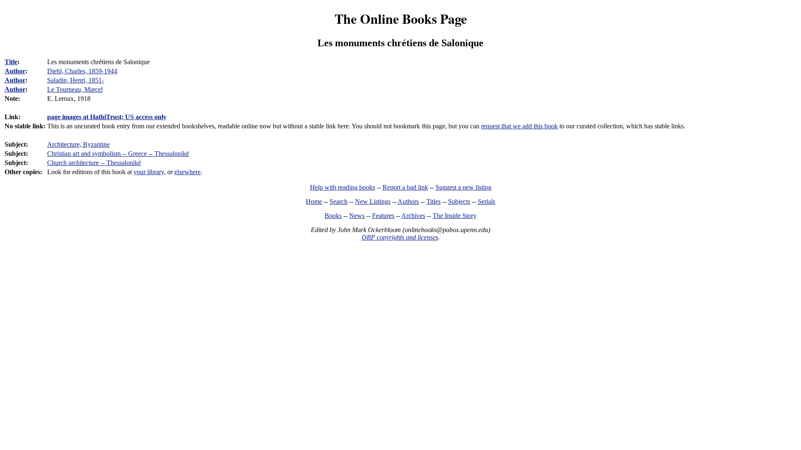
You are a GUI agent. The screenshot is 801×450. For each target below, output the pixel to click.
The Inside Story (454, 215)
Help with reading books (342, 187)
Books (333, 215)
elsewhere (187, 171)
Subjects (459, 201)
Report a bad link (405, 187)
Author (15, 71)
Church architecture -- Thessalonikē (94, 162)
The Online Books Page (401, 18)
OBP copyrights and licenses (400, 237)
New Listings (372, 201)
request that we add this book (519, 126)
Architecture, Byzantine (78, 144)
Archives (413, 215)
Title (11, 61)
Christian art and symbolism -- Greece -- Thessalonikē (118, 153)
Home (314, 201)
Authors (408, 201)
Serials (486, 201)
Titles (433, 201)
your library (149, 171)
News (357, 215)
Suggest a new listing (463, 187)
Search (339, 201)
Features (383, 215)
